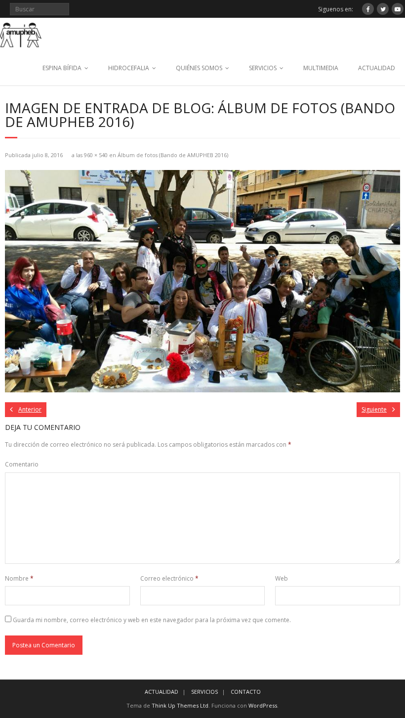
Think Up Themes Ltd (180, 705)
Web (281, 578)
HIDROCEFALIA (128, 68)
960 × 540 (96, 155)
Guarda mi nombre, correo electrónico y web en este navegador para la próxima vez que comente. (152, 620)
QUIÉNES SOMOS (199, 68)
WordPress (262, 705)
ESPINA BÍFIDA (61, 68)
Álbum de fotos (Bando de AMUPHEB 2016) (173, 155)
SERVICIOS (263, 68)
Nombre (19, 578)
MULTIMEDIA (320, 68)
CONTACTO (246, 691)
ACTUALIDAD (376, 68)
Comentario (22, 464)
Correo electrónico (169, 578)
